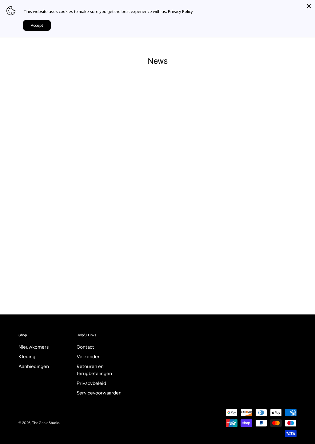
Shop (22, 335)
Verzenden (89, 357)
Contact (85, 347)
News (158, 61)
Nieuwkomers (33, 347)
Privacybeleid (91, 383)
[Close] (309, 6)
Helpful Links (86, 335)
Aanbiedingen (33, 366)
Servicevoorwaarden (99, 393)
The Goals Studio (45, 423)
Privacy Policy (180, 11)
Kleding (26, 357)
